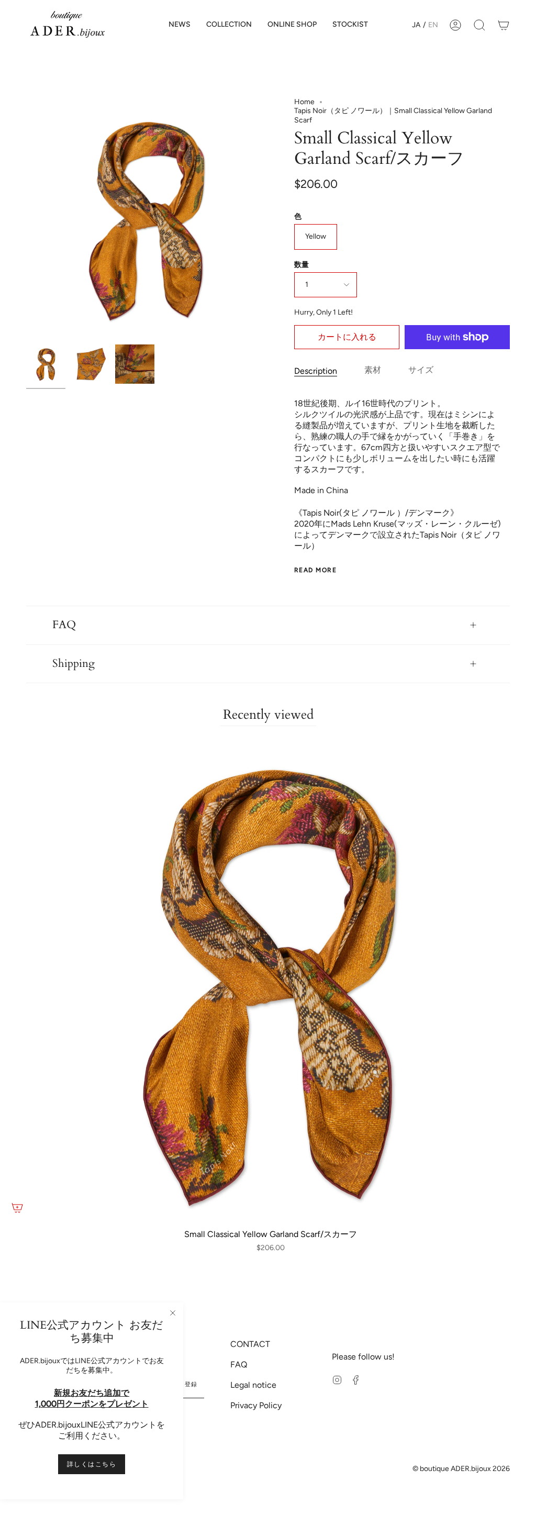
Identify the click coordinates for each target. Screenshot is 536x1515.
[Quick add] (17, 1207)
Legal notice (253, 1385)
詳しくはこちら (91, 1464)
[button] (229, 25)
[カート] (504, 25)
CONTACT (250, 1344)
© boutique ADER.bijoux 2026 (461, 1468)
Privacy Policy (256, 1405)
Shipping (73, 663)
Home (304, 101)
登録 (191, 1384)
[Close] (173, 1313)
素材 (372, 370)
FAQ (64, 625)
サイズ (420, 370)
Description (315, 371)
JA (416, 24)
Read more (315, 570)
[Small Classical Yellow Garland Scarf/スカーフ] (45, 364)
